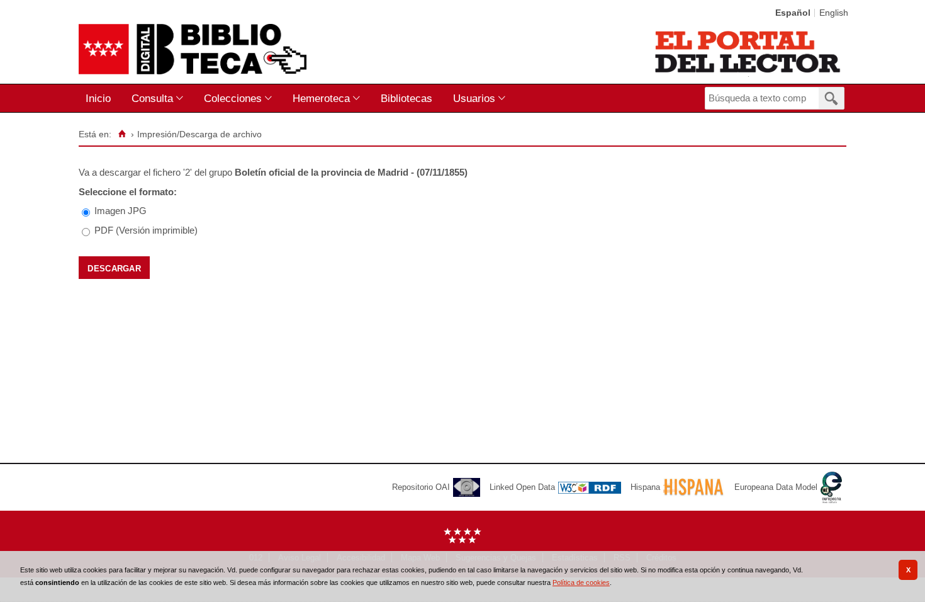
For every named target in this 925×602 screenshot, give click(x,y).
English (833, 13)
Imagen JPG (120, 210)
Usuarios (474, 98)
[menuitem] (101, 98)
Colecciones (233, 98)
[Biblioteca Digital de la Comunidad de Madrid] (192, 49)
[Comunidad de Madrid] (462, 540)
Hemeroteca (321, 98)
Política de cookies (581, 582)
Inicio (98, 98)
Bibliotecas (406, 98)
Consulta (152, 98)
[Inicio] (121, 134)
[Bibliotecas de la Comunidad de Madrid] (748, 51)
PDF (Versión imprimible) (146, 230)
